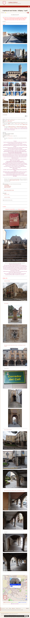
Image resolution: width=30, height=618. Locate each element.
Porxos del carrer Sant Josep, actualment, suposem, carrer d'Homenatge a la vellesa (14, 490)
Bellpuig (14, 608)
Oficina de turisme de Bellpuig (19, 123)
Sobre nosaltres (2, 615)
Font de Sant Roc (6, 303)
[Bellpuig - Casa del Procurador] (15, 357)
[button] (15, 588)
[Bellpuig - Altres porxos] (15, 543)
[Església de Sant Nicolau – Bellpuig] (15, 34)
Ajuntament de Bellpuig (13, 127)
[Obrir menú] (28, 6)
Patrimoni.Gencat (12, 120)
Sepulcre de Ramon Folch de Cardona (22, 126)
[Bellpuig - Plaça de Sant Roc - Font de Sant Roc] (15, 333)
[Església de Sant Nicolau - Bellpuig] (5, 101)
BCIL (6, 121)
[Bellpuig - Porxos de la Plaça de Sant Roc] (15, 440)
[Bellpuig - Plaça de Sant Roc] (15, 314)
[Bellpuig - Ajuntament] (15, 291)
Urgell (10, 608)
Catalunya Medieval (12, 2)
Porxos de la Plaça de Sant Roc (8, 429)
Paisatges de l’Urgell (6, 194)
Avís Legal (6, 615)
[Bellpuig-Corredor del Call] (15, 379)
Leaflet (21, 600)
